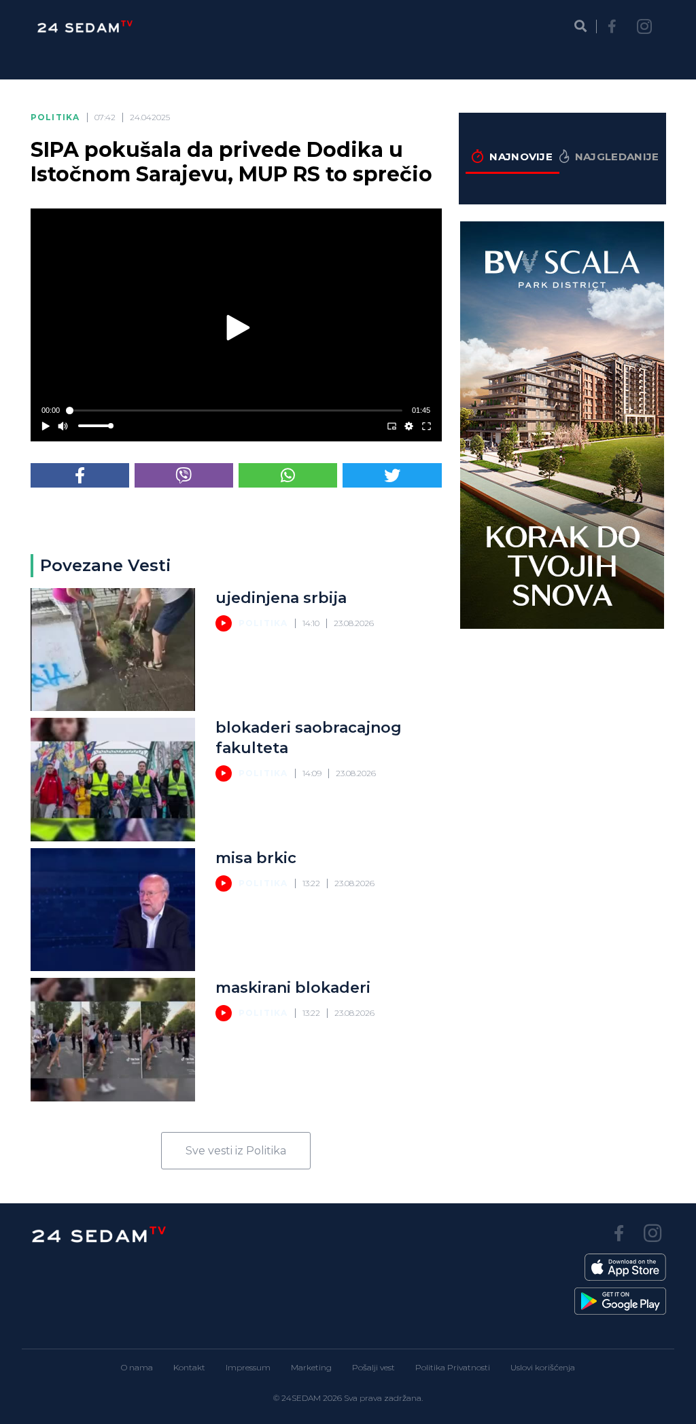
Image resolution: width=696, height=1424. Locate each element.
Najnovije (521, 156)
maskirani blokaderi (292, 988)
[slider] (236, 410)
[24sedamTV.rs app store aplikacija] (625, 1267)
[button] (239, 327)
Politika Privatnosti (452, 1367)
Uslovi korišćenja (542, 1367)
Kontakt (189, 1367)
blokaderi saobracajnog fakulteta (308, 737)
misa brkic (255, 858)
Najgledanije (617, 156)
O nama (137, 1367)
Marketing (311, 1367)
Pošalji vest (373, 1367)
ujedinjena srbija (281, 598)
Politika (55, 117)
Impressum (248, 1367)
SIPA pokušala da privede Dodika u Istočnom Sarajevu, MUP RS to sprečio (231, 162)
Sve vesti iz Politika (236, 1150)
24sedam (301, 1398)
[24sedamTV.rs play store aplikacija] (620, 1301)
